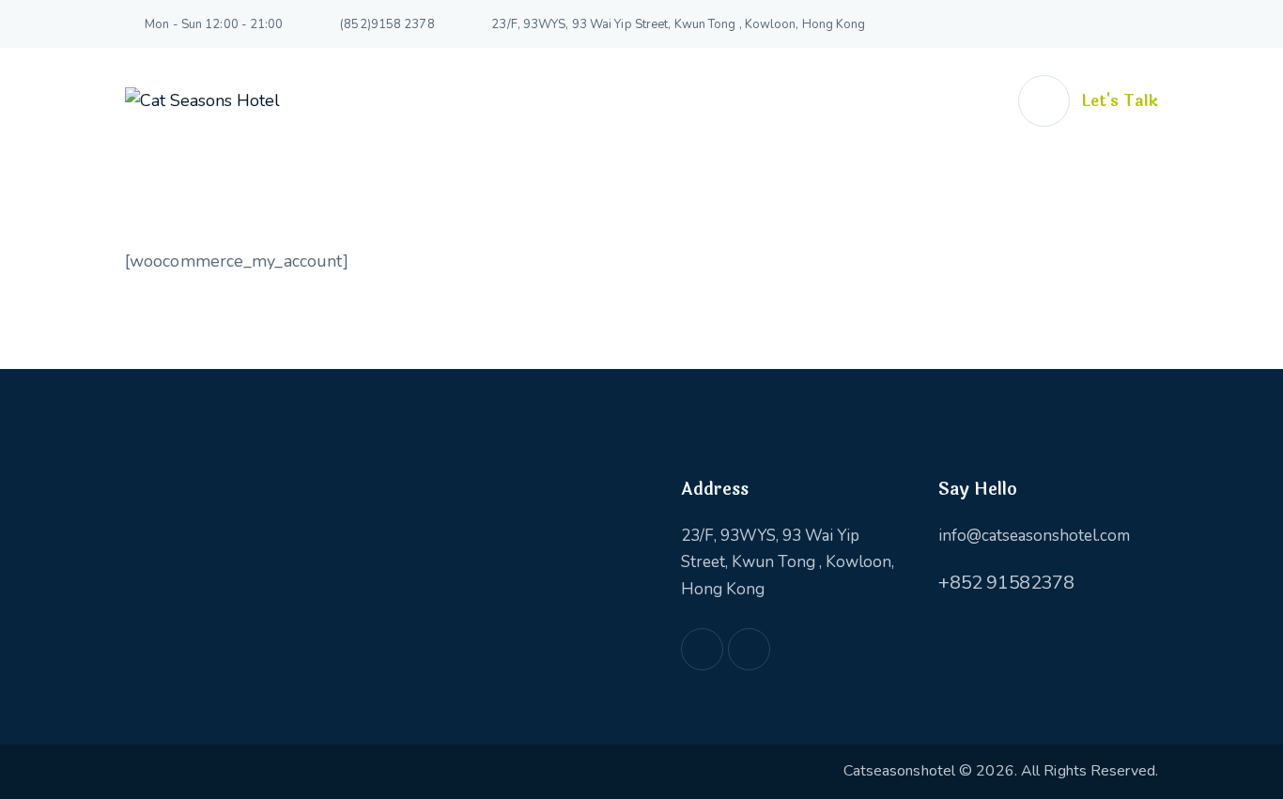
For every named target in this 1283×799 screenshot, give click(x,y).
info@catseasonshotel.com (1034, 535)
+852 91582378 (1006, 582)
